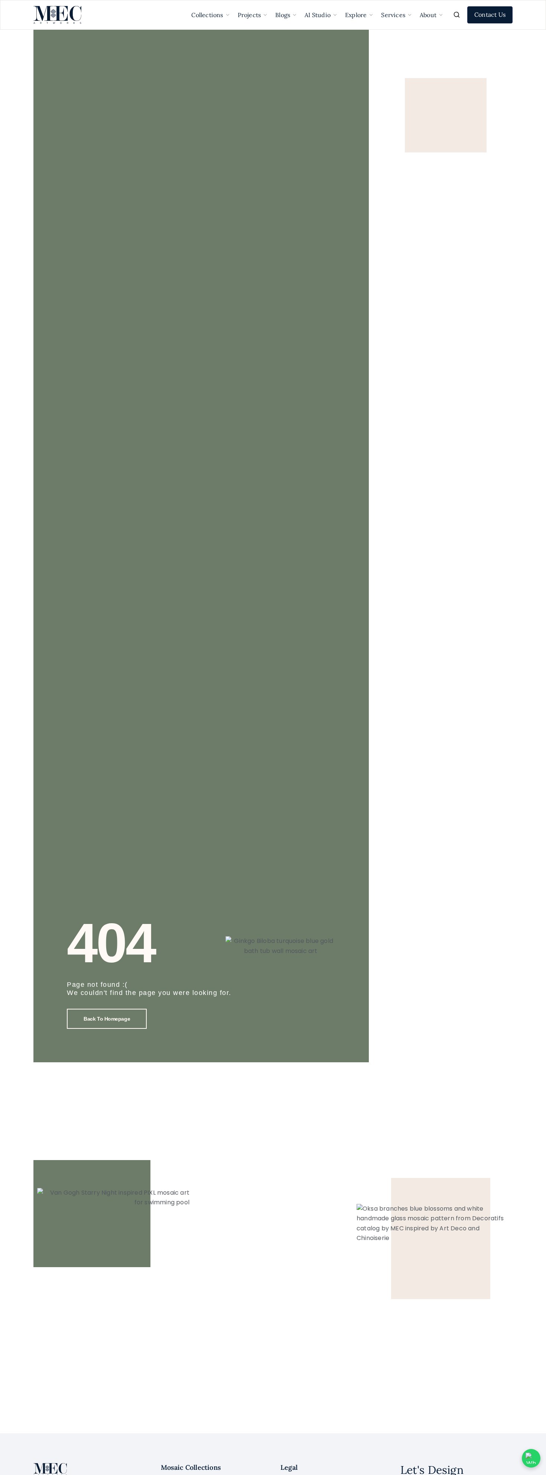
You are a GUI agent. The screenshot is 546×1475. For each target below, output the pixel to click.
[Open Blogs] (294, 14)
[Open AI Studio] (335, 14)
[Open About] (440, 14)
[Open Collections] (227, 14)
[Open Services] (409, 14)
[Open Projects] (265, 14)
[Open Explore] (371, 14)
